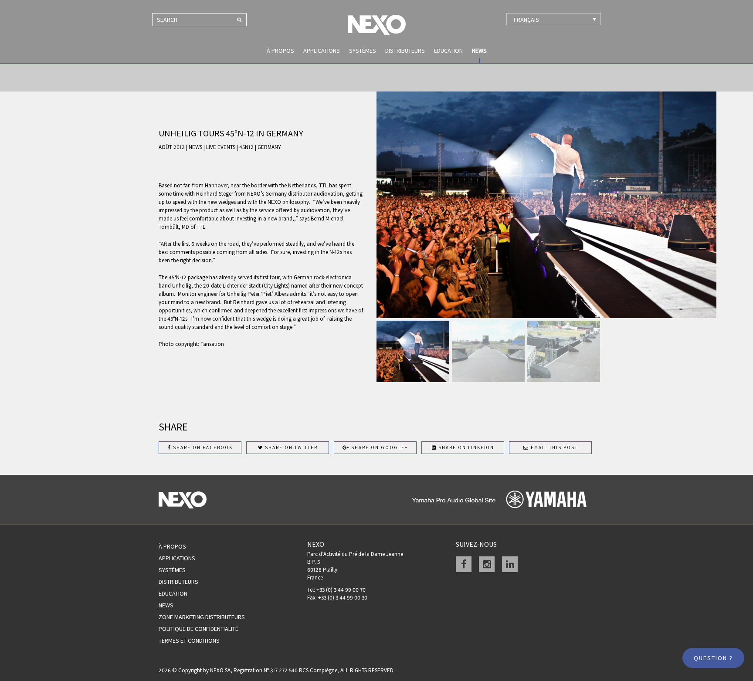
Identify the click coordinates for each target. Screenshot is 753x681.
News (479, 50)
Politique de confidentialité (198, 629)
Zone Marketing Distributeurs (202, 617)
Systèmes (362, 50)
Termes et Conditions (189, 640)
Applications (321, 50)
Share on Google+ (378, 447)
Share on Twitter (290, 447)
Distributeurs (405, 50)
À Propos (172, 546)
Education (448, 50)
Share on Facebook (202, 447)
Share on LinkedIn (465, 447)
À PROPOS (280, 50)
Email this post (553, 447)
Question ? (713, 658)
